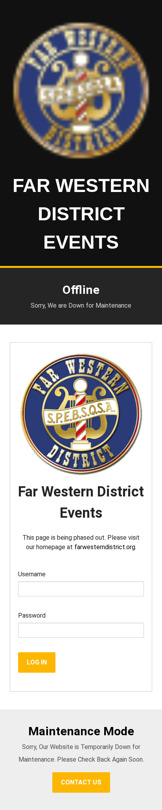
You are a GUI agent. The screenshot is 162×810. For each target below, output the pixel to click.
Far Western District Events (81, 214)
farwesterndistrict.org (104, 547)
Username (32, 574)
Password (32, 615)
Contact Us (81, 782)
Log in (37, 662)
